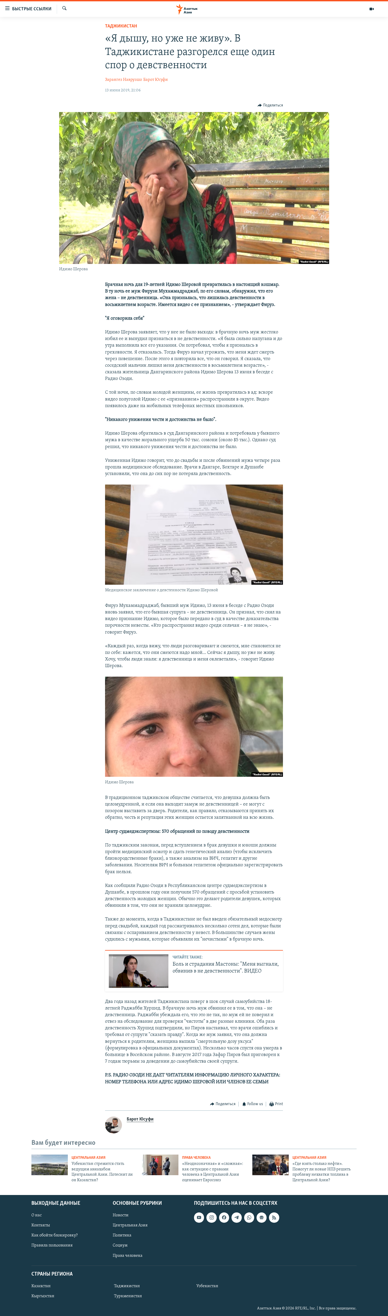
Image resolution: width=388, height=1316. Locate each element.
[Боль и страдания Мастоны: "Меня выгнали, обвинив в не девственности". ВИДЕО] (138, 971)
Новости (121, 1215)
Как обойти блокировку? (54, 1235)
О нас (36, 1215)
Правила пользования (52, 1245)
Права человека (196, 1158)
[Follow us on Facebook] (224, 1217)
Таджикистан (121, 26)
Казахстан (41, 1286)
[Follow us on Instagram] (211, 1217)
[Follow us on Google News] (262, 1217)
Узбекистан (207, 1286)
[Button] (270, 105)
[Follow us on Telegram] (236, 1217)
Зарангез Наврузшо (123, 80)
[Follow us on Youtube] (199, 1217)
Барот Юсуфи (155, 80)
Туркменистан (128, 1296)
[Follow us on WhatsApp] (249, 1217)
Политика (122, 1235)
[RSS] (274, 1217)
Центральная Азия (89, 1158)
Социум (120, 1245)
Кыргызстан (42, 1296)
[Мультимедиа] (372, 9)
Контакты (40, 1225)
